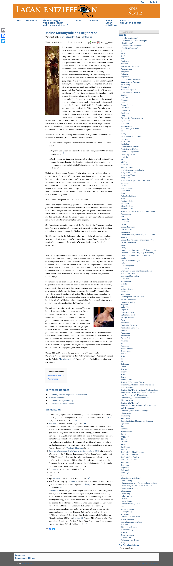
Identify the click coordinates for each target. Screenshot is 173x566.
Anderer (124, 63)
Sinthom (124, 428)
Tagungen (125, 467)
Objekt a (124, 309)
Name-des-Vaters (128, 301)
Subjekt (124, 444)
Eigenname (125, 120)
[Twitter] (3, 41)
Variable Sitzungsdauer (130, 503)
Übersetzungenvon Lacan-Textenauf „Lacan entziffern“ (55, 23)
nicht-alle (125, 307)
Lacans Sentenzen (128, 242)
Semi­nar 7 (53, 423)
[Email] (3, 30)
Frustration (125, 141)
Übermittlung (126, 480)
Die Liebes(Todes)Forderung (61, 400)
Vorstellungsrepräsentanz (131, 521)
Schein (123, 366)
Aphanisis (125, 74)
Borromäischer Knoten (130, 92)
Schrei (123, 374)
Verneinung (126, 514)
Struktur (124, 441)
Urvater (124, 498)
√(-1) (123, 542)
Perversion (125, 322)
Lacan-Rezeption (128, 226)
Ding (123, 115)
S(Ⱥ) (123, 356)
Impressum (20, 555)
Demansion (125, 110)
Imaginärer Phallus (129, 172)
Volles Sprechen (127, 519)
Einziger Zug (126, 125)
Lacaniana (93, 20)
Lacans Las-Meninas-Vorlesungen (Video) (138, 239)
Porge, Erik (125, 338)
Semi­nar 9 (55, 490)
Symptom (125, 465)
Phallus (124, 330)
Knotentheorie (127, 208)
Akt (122, 58)
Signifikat (125, 423)
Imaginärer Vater (128, 175)
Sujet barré (125, 446)
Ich (122, 159)
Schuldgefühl (126, 379)
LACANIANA (127, 229)
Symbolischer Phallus (130, 457)
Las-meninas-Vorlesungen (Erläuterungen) (138, 250)
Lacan (123, 224)
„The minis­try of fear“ (67, 359)
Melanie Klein (127, 288)
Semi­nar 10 (54, 469)
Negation (124, 304)
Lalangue (125, 247)
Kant (123, 198)
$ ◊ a (123, 53)
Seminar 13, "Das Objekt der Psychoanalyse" (140, 389)
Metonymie (125, 294)
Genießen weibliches (129, 149)
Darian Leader (127, 105)
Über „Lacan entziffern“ (131, 477)
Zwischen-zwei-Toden (130, 540)
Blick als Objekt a (128, 89)
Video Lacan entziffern (111, 23)
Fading (123, 133)
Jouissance (125, 190)
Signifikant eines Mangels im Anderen (137, 420)
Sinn (122, 426)
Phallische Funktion (129, 325)
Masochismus (126, 281)
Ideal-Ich (124, 164)
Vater (123, 506)
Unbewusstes (126, 496)
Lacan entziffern (28, 563)
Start (19, 20)
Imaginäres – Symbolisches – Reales (136, 180)
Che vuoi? (125, 97)
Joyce (123, 193)
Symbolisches (126, 462)
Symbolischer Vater (129, 459)
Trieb (123, 475)
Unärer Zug (125, 493)
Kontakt (153, 2)
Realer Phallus (127, 348)
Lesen (78, 20)
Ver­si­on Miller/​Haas (74, 447)
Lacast (123, 244)
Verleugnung (126, 511)
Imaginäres (125, 177)
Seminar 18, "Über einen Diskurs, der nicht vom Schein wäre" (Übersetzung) (139, 393)
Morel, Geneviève (128, 299)
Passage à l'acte (127, 317)
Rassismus (125, 345)
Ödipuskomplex (127, 312)
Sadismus (125, 364)
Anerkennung (126, 68)
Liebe (123, 263)
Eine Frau (125, 123)
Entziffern (31, 20)
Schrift (123, 376)
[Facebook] (3, 35)
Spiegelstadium (127, 431)
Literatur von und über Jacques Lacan (136, 270)
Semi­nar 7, (58, 478)
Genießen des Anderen (130, 146)
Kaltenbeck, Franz (128, 195)
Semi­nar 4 (73, 481)
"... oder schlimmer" (129, 37)
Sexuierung (125, 415)
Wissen (124, 532)
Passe (123, 320)
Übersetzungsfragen (129, 488)
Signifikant (125, 418)
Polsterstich (125, 335)
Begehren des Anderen (130, 81)
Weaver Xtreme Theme (150, 563)
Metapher (125, 291)
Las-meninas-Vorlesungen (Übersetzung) (138, 252)
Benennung (125, 84)
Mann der (125, 278)
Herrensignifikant (128, 154)
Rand (123, 343)
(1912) (74, 450)
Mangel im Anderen (129, 273)
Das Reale (125, 107)
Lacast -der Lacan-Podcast (130, 21)
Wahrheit (124, 524)
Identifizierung (127, 167)
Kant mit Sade (127, 200)
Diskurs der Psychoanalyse (132, 118)
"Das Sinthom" (127, 43)
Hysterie (124, 157)
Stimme (124, 439)
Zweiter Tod (126, 537)
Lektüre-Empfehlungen (130, 260)
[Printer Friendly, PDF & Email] (101, 42)
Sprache (124, 433)
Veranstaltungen (127, 509)
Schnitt (124, 371)
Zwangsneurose (127, 534)
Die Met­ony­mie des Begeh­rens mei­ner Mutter (68, 394)
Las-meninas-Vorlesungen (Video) (135, 255)
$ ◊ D (123, 56)
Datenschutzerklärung (25, 558)
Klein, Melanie (127, 206)
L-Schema (125, 221)
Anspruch (125, 71)
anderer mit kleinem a (130, 66)
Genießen (125, 144)
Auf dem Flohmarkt (57, 397)
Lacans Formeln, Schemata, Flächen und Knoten (138, 235)
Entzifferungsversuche (130, 128)
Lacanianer (125, 231)
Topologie (125, 472)
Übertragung (126, 490)
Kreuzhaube (126, 213)
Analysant (125, 61)
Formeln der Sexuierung (131, 136)
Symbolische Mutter (129, 454)
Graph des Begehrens (130, 151)
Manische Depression (130, 275)
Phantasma (125, 332)
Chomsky (125, 100)
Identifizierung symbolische (132, 169)
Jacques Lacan (127, 188)
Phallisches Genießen (130, 327)
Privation (124, 340)
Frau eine (125, 138)
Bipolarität (125, 87)
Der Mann (125, 113)
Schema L (125, 369)
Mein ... (124, 286)
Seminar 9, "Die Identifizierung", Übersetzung (134, 411)
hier (60, 487)
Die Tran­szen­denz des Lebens (61, 403)
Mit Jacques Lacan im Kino (132, 296)
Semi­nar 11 (78, 517)
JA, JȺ (123, 185)
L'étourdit (125, 219)
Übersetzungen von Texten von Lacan (136, 485)
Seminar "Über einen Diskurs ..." (134, 382)
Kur (122, 216)
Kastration (125, 203)
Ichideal (124, 162)
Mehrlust (124, 283)
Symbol (124, 449)
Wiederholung (127, 529)
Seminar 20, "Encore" (130, 402)
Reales (123, 353)
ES (122, 131)
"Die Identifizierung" (129, 48)
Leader (124, 257)
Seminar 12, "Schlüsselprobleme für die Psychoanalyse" (137, 386)
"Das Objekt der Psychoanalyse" (134, 40)
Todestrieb (125, 470)
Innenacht (125, 182)
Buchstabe (125, 94)
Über (142, 2)
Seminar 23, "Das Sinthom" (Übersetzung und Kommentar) (138, 406)
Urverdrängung (127, 501)
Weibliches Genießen (130, 527)
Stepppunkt (125, 436)
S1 (122, 358)
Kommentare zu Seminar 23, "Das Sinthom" (139, 211)
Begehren (125, 76)
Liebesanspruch (127, 265)
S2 (122, 361)
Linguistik (125, 268)
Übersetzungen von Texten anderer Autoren (139, 483)
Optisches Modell (128, 314)
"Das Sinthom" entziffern (131, 45)
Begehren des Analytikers (131, 79)
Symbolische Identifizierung (132, 452)
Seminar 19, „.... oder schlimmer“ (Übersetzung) (135, 398)
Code (123, 102)
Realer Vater (126, 351)
